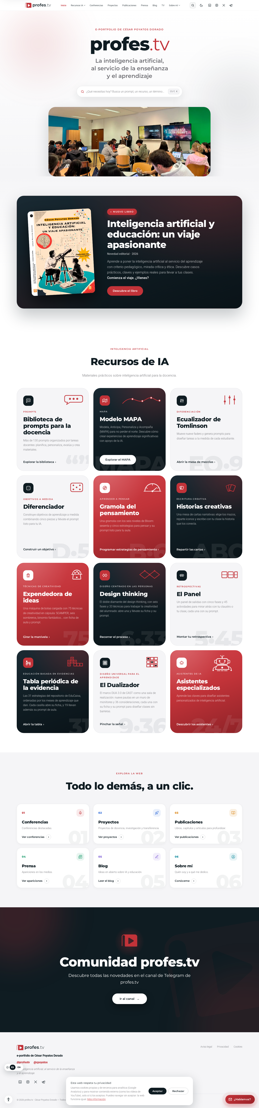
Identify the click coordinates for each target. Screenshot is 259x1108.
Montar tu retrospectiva (194, 636)
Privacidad (223, 1046)
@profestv (23, 1062)
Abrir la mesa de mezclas (195, 462)
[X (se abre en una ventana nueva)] (224, 5)
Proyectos (113, 5)
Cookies (238, 1046)
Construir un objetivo (38, 549)
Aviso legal (206, 1046)
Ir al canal (127, 999)
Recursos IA (77, 5)
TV (163, 5)
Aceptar (157, 1091)
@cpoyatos (41, 1062)
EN (19, 1067)
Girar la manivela (35, 637)
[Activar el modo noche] (201, 5)
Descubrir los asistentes (194, 724)
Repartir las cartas (190, 549)
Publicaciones (129, 5)
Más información (96, 1099)
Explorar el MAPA (117, 459)
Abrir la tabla (32, 724)
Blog (155, 5)
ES (12, 1067)
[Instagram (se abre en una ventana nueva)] (217, 5)
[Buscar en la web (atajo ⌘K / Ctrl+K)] (193, 5)
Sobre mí (173, 5)
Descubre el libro (125, 291)
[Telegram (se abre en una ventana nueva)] (231, 5)
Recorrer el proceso (114, 637)
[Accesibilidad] (8, 1099)
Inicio (63, 5)
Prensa (144, 5)
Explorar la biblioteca (38, 462)
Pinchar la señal (111, 724)
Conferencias (96, 5)
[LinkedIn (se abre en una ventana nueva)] (210, 5)
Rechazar (178, 1091)
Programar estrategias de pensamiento (128, 549)
